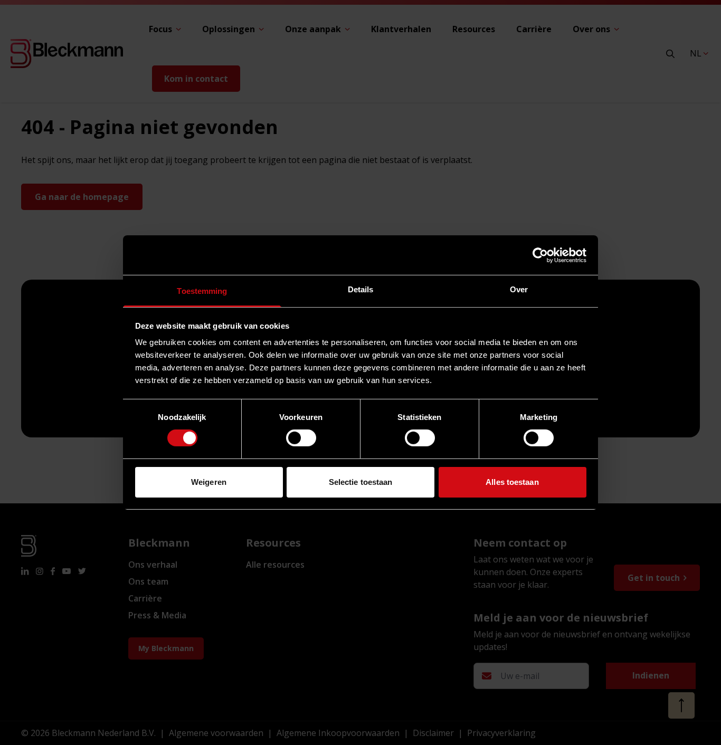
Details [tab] (361, 289)
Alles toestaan (512, 481)
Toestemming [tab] (202, 290)
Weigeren (208, 481)
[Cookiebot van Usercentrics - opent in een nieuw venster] (540, 255)
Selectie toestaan (361, 481)
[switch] (301, 437)
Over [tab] (519, 289)
